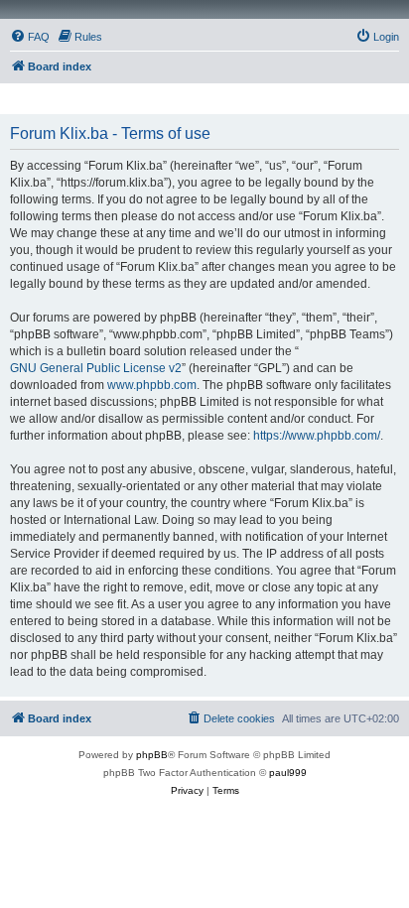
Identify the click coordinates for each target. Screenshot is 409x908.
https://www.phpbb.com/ (316, 436)
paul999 (288, 772)
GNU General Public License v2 (96, 368)
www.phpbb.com (152, 385)
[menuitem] (30, 37)
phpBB (152, 754)
